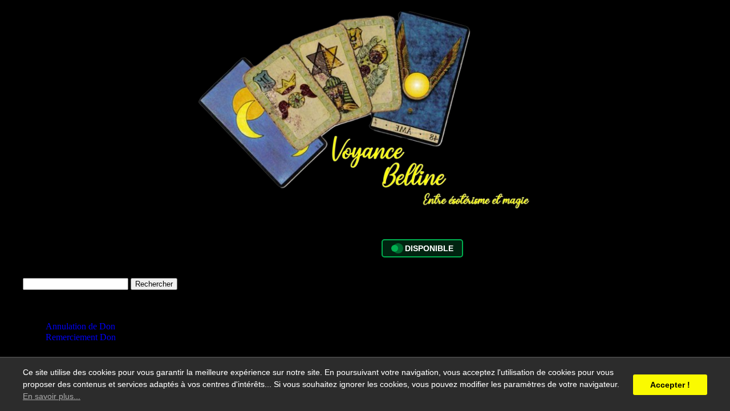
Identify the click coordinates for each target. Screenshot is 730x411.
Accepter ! (670, 384)
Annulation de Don (80, 326)
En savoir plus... (51, 396)
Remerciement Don (81, 337)
